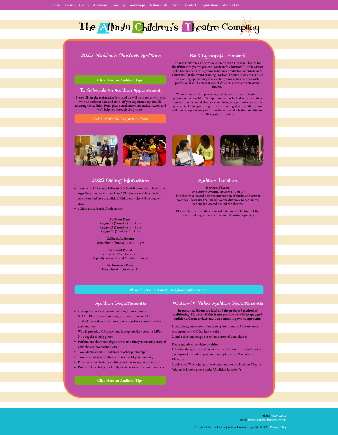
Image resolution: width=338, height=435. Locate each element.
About (176, 5)
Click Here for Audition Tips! (120, 79)
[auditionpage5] (144, 164)
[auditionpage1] (96, 164)
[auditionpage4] (241, 164)
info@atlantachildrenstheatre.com (266, 419)
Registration (209, 5)
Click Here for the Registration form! (120, 118)
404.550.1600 (278, 415)
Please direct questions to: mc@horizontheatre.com (169, 289)
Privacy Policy (278, 427)
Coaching (118, 5)
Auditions (100, 5)
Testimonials (158, 5)
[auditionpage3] (193, 164)
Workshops (137, 5)
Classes (70, 5)
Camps (84, 5)
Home (56, 5)
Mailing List (230, 5)
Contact (190, 5)
